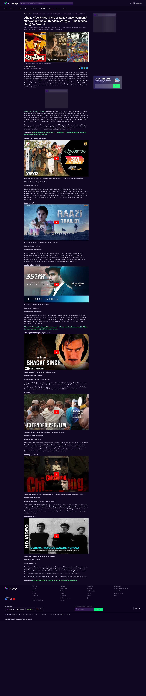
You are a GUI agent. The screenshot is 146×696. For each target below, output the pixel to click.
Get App (89, 593)
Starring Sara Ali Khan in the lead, (34, 111)
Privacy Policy (118, 593)
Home (34, 588)
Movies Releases (65, 598)
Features (62, 600)
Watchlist (63, 586)
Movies (34, 591)
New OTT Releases (38, 600)
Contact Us (117, 586)
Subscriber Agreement (121, 588)
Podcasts (90, 586)
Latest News (63, 588)
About (89, 595)
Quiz (88, 598)
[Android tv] (30, 609)
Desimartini (44, 614)
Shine (52, 614)
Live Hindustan (27, 614)
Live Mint (36, 614)
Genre (34, 598)
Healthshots (60, 614)
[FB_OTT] (6, 599)
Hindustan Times (16, 614)
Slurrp (68, 614)
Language (35, 595)
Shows (34, 593)
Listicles (62, 593)
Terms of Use (118, 591)
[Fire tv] (39, 609)
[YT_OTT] (14, 599)
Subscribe (116, 86)
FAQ (115, 595)
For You (34, 586)
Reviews (62, 591)
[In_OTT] (11, 599)
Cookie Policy (91, 591)
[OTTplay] (11, 3)
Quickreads (63, 595)
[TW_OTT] (8, 599)
